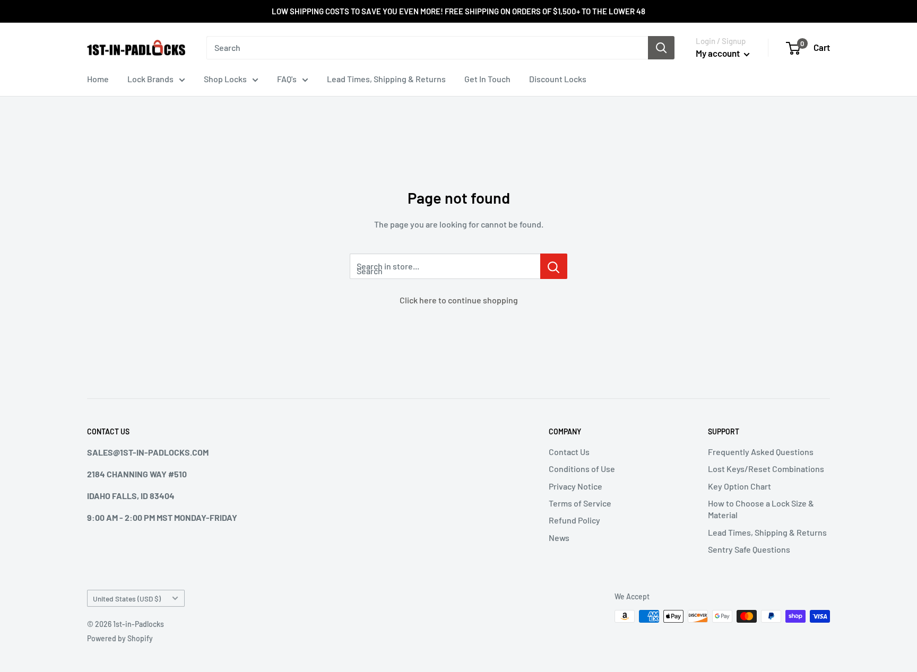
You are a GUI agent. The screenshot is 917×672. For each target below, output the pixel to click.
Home (98, 79)
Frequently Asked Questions (761, 452)
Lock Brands (150, 79)
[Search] (661, 47)
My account (718, 53)
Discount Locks (557, 79)
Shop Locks (225, 79)
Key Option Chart (739, 486)
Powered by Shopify (120, 638)
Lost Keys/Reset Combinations (766, 469)
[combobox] (427, 47)
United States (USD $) (127, 598)
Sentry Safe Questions (749, 549)
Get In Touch (487, 79)
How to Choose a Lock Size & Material (761, 509)
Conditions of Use (582, 469)
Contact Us (569, 452)
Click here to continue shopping (459, 300)
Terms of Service (580, 503)
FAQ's (287, 79)
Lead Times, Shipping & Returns (386, 79)
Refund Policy (574, 520)
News (559, 538)
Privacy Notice (575, 486)
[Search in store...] (553, 266)
